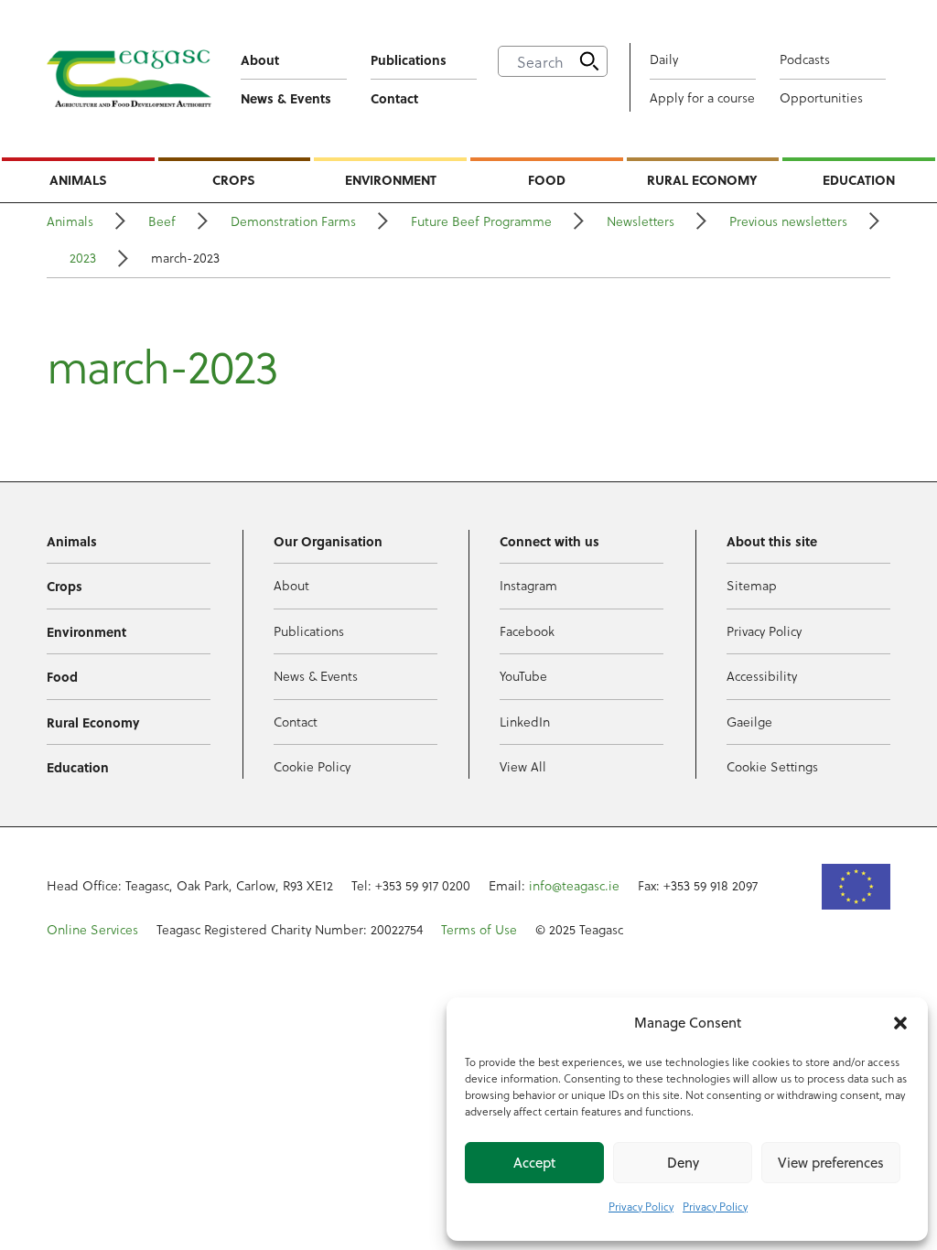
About (260, 59)
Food (546, 179)
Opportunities (821, 97)
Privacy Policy (641, 1206)
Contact (394, 98)
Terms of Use (479, 929)
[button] (900, 1023)
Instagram (528, 585)
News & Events (286, 98)
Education (859, 179)
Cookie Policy (312, 766)
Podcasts (805, 59)
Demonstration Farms (293, 221)
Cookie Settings (772, 766)
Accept (534, 1162)
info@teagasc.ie (574, 885)
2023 (83, 257)
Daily (664, 59)
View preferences (831, 1162)
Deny (683, 1162)
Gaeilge (749, 721)
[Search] (589, 61)
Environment (390, 179)
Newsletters (640, 221)
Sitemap (752, 585)
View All (523, 766)
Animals (78, 179)
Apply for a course (702, 97)
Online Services (92, 929)
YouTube (523, 675)
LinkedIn (525, 721)
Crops (233, 179)
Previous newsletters (788, 221)
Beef (162, 221)
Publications (409, 59)
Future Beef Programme (481, 221)
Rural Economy (702, 179)
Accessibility (762, 675)
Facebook (527, 631)
